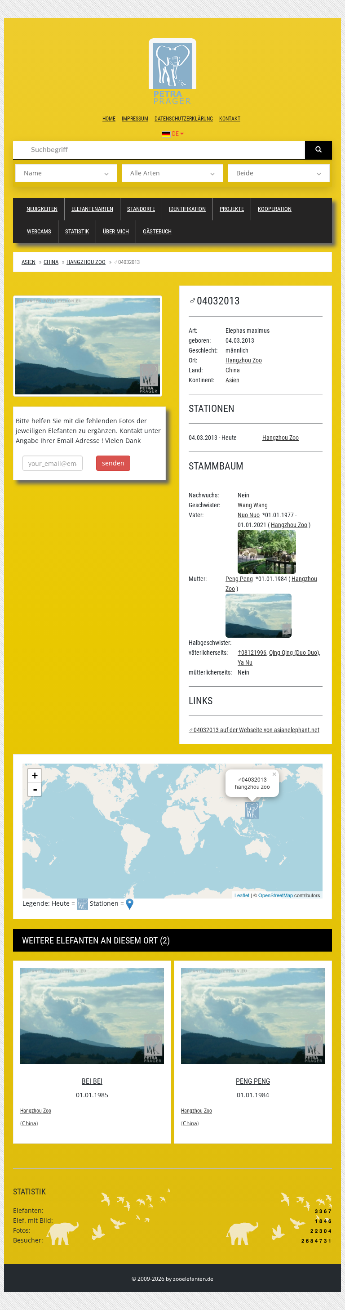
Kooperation (275, 209)
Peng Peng (239, 578)
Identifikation (187, 209)
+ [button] (35, 775)
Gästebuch (157, 231)
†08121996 (252, 652)
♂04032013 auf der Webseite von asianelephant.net (254, 729)
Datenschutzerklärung (184, 119)
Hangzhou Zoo (86, 262)
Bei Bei (92, 1081)
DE (175, 133)
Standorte (141, 209)
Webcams (39, 231)
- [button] (35, 789)
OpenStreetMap (275, 895)
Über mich (116, 231)
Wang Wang (253, 505)
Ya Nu (245, 662)
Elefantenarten (92, 209)
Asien (28, 262)
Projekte (232, 209)
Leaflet (241, 895)
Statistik (77, 231)
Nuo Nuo (249, 515)
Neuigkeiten (42, 209)
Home (108, 119)
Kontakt (229, 119)
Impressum (135, 119)
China (51, 262)
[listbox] (66, 173)
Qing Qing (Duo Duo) (294, 652)
